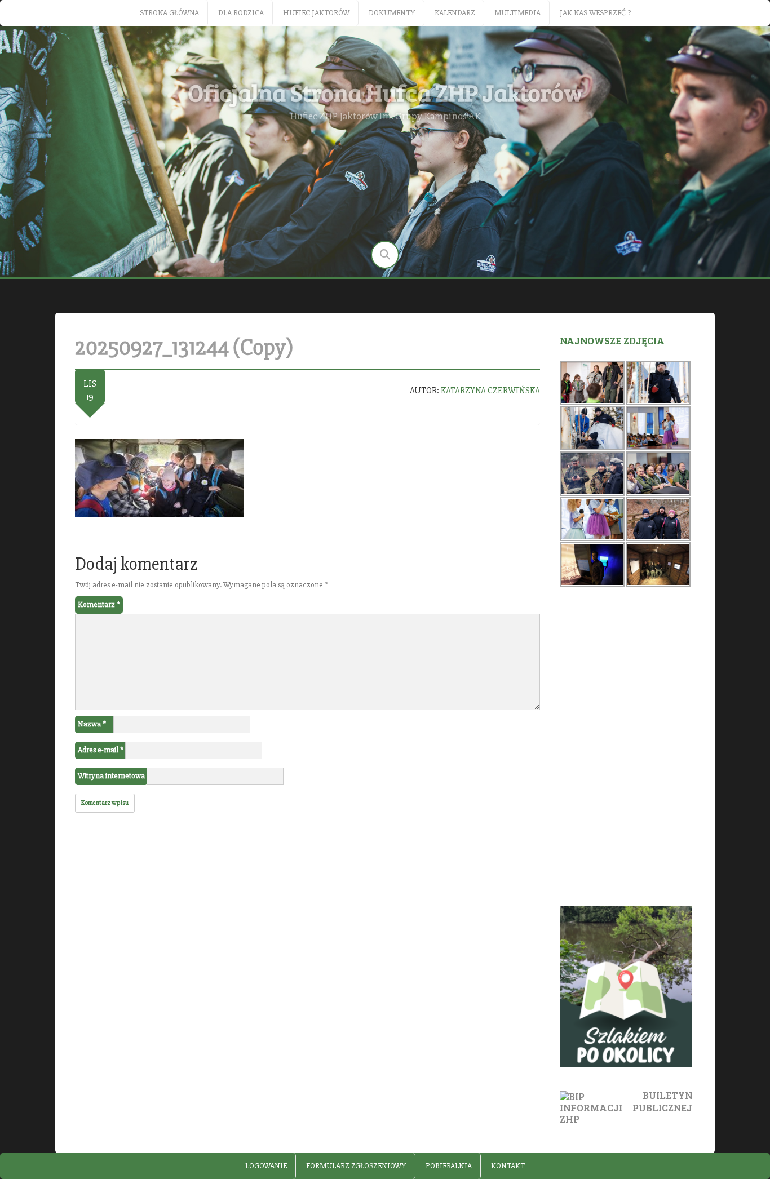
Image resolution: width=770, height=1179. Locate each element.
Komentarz (99, 604)
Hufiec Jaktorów (316, 12)
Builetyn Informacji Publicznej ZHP (626, 1106)
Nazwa (92, 724)
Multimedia (517, 12)
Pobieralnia (449, 1166)
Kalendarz (455, 12)
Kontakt (508, 1166)
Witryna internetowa (111, 776)
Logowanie (266, 1166)
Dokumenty (392, 12)
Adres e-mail (100, 750)
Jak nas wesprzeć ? (595, 12)
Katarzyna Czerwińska (490, 390)
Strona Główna (169, 12)
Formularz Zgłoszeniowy (356, 1166)
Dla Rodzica (241, 12)
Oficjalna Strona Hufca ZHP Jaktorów (385, 92)
